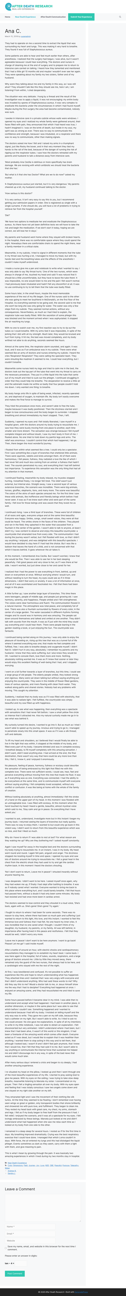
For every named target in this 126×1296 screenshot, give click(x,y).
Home (7, 17)
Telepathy (74, 1165)
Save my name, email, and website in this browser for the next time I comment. (42, 1248)
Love (42, 1165)
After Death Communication (53, 17)
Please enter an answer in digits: (21, 1256)
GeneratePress (81, 1292)
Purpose (66, 1165)
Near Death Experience (25, 17)
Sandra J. (12, 1173)
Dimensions (18, 1165)
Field (26, 1165)
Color (10, 1165)
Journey (32, 1165)
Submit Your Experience (81, 17)
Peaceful (58, 1165)
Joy (37, 1165)
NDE (47, 1165)
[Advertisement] (107, 65)
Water (7, 1168)
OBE (52, 1165)
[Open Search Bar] (120, 17)
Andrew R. (12, 1171)
